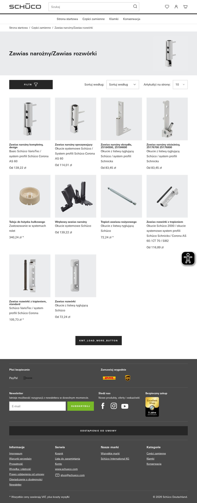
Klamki (114, 19)
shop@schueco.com (73, 475)
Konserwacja (131, 19)
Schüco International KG (115, 458)
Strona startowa (67, 19)
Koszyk (59, 453)
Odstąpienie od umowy (98, 430)
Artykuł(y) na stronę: (157, 84)
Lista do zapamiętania (67, 458)
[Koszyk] (185, 6)
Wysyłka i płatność (20, 469)
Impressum (15, 453)
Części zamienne (94, 19)
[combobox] (120, 84)
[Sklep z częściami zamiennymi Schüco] (26, 6)
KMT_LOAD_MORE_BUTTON (98, 340)
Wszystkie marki (110, 453)
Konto (58, 463)
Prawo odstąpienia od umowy (26, 474)
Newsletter (15, 484)
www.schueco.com (66, 469)
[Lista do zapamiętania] (167, 6)
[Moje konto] (176, 6)
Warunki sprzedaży (20, 458)
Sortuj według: (94, 84)
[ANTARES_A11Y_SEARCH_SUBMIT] (135, 7)
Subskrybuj (80, 406)
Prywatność (16, 463)
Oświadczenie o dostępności (25, 479)
